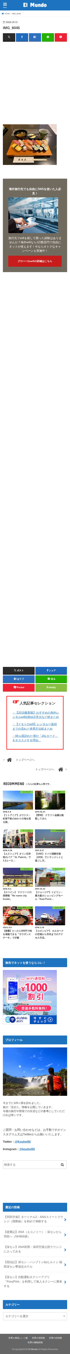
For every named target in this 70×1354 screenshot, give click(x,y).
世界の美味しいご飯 (18, 1338)
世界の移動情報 (35, 1342)
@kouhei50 (27, 1149)
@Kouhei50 (23, 1141)
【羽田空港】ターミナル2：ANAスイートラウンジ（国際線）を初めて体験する (33, 1219)
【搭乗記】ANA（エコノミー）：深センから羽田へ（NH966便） (33, 1234)
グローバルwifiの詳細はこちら (35, 261)
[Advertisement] (35, 80)
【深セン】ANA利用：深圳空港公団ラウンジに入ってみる (33, 1249)
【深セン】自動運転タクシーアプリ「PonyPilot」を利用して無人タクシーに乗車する (33, 1281)
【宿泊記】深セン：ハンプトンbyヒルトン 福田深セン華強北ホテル (33, 1264)
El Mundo (35, 4)
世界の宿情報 (38, 1338)
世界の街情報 (55, 1338)
